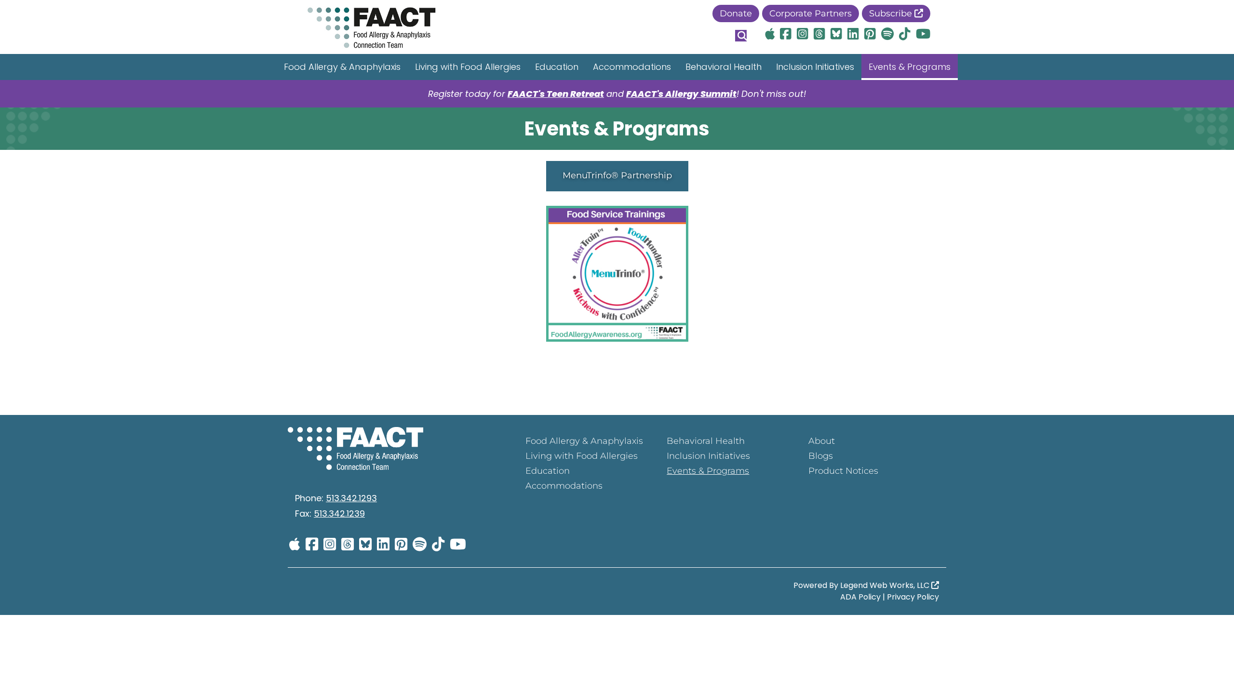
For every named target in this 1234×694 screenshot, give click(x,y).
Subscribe (891, 13)
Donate (736, 13)
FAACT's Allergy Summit (681, 94)
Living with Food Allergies (468, 67)
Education (556, 67)
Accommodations (632, 67)
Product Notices (843, 471)
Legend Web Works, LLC (885, 585)
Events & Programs (910, 67)
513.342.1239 (339, 513)
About (821, 441)
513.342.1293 (351, 498)
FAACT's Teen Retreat (556, 94)
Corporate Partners (810, 13)
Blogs (820, 456)
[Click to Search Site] (741, 35)
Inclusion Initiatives (815, 67)
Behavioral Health (723, 67)
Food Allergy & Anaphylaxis (342, 67)
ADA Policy (860, 596)
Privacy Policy (913, 596)
